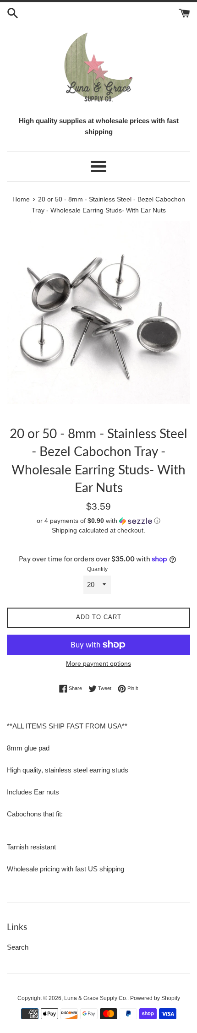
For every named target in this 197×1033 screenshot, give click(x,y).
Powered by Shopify (155, 998)
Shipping (64, 530)
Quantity (97, 569)
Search (17, 947)
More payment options (98, 663)
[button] (98, 520)
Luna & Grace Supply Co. (95, 998)
